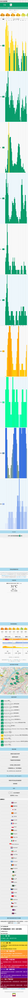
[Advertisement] (14, 553)
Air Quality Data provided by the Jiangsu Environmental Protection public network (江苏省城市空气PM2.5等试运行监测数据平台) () (14, 574)
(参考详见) (14, 957)
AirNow (15, 923)
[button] (1, 676)
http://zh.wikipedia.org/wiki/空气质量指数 (16, 988)
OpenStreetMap (20, 693)
